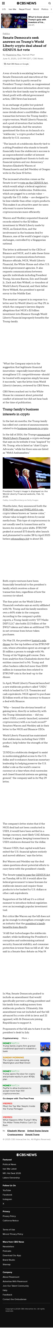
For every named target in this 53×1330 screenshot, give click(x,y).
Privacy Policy (9, 1216)
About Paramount (11, 1277)
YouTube (7, 1190)
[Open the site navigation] (9, 3)
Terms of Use (9, 1230)
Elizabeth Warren (16, 1130)
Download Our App (12, 1255)
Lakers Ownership (11, 1178)
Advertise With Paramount (15, 1281)
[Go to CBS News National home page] (26, 3)
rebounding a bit (20, 538)
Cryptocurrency (15, 1134)
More (25, 1038)
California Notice (11, 1221)
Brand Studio (9, 1260)
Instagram (7, 1199)
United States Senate (38, 1130)
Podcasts (7, 1251)
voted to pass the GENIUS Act (33, 874)
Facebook (7, 1195)
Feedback (7, 1295)
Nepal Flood (25, 9)
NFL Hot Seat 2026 (12, 1173)
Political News (9, 1164)
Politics (44, 9)
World (36, 9)
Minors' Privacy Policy (13, 1234)
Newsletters (8, 1247)
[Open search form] (49, 3)
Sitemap (6, 1264)
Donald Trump (32, 1134)
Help (5, 1290)
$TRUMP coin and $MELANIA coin (23, 509)
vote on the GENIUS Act (34, 182)
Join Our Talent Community (16, 1286)
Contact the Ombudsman (14, 1299)
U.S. (4, 9)
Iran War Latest (10, 1169)
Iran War (12, 9)
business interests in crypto (32, 428)
